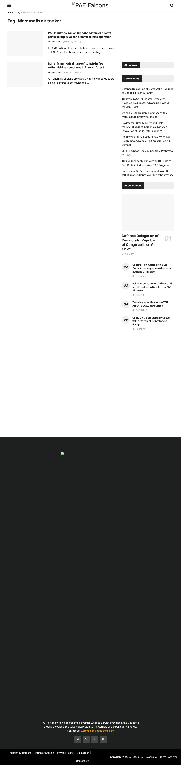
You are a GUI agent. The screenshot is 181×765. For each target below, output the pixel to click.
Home (10, 12)
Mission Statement (20, 752)
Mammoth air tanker (33, 12)
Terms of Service (44, 752)
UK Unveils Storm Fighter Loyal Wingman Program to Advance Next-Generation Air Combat (146, 140)
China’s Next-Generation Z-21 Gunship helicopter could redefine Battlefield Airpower (152, 268)
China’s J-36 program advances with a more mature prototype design (151, 321)
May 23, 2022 (71, 72)
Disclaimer (83, 752)
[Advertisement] (148, 33)
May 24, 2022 (71, 41)
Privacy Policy (65, 752)
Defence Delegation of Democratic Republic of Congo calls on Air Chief (140, 242)
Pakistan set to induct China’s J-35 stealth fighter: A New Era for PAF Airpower (152, 287)
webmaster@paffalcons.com (97, 730)
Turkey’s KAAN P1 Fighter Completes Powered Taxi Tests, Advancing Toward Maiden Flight (145, 102)
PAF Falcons (54, 41)
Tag (18, 12)
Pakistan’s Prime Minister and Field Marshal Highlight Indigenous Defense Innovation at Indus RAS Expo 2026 (144, 126)
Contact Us (82, 760)
